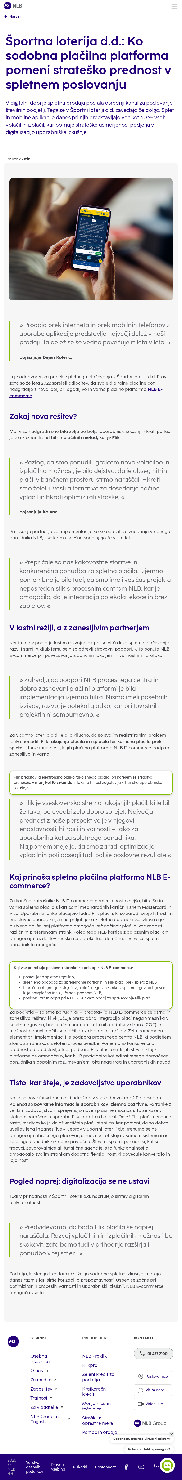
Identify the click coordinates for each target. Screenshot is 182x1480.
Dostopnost (105, 1467)
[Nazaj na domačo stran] (13, 6)
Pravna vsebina (58, 1466)
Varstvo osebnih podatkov (34, 1467)
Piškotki (80, 1467)
